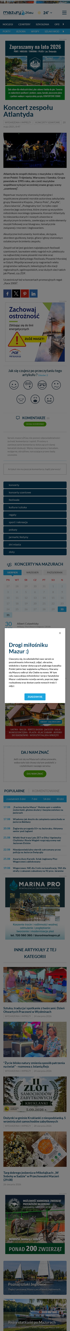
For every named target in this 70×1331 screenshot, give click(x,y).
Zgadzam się (35, 696)
